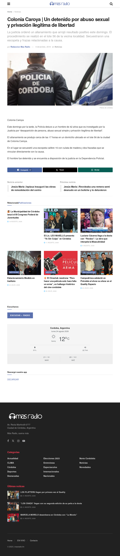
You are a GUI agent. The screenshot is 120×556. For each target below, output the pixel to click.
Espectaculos (50, 467)
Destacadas (13, 475)
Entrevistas (52, 230)
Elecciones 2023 (51, 458)
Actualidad (12, 458)
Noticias (17, 11)
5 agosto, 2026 (88, 246)
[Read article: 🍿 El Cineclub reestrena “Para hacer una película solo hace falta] (61, 263)
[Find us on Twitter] (13, 441)
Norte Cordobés (87, 458)
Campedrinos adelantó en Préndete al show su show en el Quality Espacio (96, 281)
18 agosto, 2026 (15, 221)
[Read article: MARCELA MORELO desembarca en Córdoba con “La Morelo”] (13, 517)
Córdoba (11, 467)
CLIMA (10, 462)
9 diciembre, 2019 (43, 46)
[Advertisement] (60, 391)
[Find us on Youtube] (23, 441)
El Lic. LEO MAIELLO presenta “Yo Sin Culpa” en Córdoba (59, 237)
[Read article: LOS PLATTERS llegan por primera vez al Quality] (13, 495)
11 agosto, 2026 (52, 243)
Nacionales (49, 475)
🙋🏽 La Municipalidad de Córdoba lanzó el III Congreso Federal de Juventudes (23, 214)
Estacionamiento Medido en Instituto (21, 279)
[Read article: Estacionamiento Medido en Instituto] (24, 263)
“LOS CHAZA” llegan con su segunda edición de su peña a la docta (51, 503)
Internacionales (51, 471)
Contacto (34, 540)
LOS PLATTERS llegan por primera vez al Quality (42, 492)
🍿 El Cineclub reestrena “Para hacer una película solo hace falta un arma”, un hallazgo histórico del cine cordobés (60, 282)
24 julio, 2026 (87, 288)
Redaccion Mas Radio (20, 46)
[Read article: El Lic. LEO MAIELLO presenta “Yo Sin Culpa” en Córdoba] (61, 220)
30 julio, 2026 (14, 285)
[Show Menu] (8, 3)
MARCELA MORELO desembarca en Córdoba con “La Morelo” (48, 514)
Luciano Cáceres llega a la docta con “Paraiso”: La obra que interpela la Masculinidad (96, 238)
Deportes (11, 471)
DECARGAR (13, 379)
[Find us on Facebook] (8, 441)
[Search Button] (111, 3)
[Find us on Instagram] (18, 441)
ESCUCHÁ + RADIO (20, 315)
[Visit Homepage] (60, 4)
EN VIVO (21, 540)
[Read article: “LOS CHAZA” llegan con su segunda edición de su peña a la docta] (13, 506)
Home (9, 11)
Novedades (85, 467)
